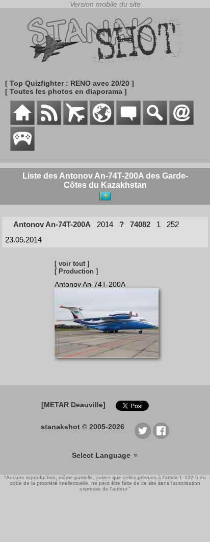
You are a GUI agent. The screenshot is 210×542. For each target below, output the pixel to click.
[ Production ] (76, 271)
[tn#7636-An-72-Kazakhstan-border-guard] (110, 363)
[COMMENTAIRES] (128, 122)
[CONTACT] (181, 122)
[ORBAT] (75, 122)
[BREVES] (49, 122)
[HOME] (22, 122)
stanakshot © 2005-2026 (82, 427)
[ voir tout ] (72, 263)
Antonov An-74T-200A (52, 224)
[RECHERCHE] (155, 122)
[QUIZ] (22, 148)
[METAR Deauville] (73, 405)
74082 (140, 224)
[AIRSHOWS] (102, 122)
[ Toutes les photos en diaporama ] (66, 91)
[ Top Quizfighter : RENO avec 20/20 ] (69, 83)
